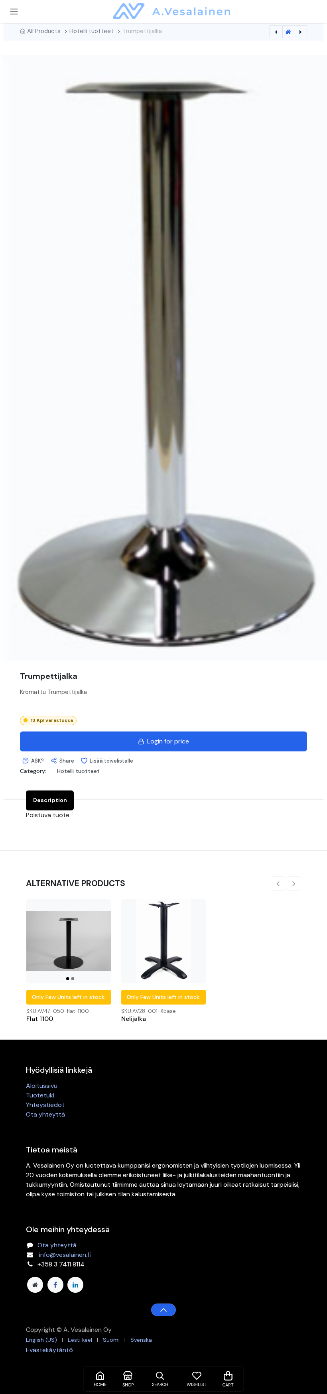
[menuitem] (41, 1340)
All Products (44, 31)
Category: (33, 771)
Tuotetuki (40, 1095)
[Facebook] (55, 1285)
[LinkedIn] (75, 1285)
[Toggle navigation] (14, 11)
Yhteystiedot (45, 1105)
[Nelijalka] (163, 941)
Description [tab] (50, 800)
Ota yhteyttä (45, 1114)
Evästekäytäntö (49, 1350)
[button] (33, 761)
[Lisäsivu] (35, 1285)
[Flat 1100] (68, 941)
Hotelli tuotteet (91, 31)
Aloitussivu (41, 1085)
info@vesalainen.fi (65, 1254)
